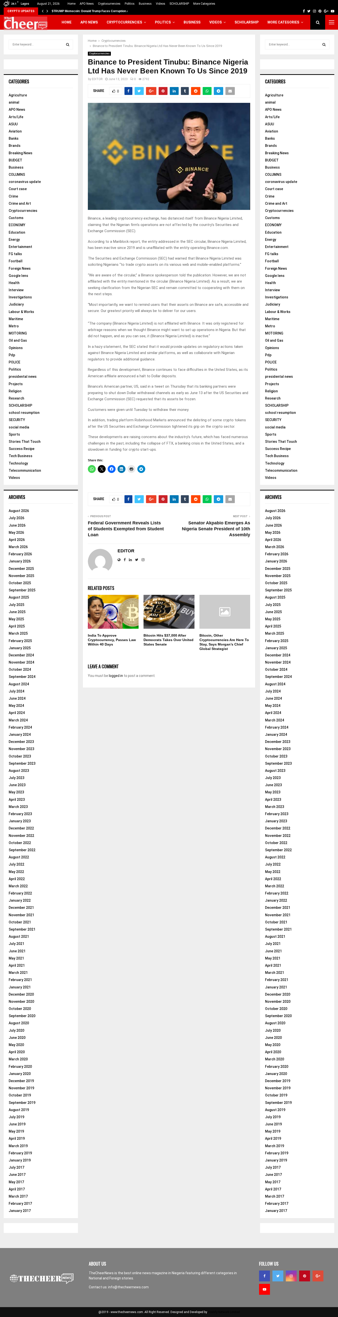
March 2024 (18, 720)
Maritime (16, 319)
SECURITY (17, 420)
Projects (16, 384)
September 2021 (22, 929)
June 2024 (17, 698)
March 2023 (18, 807)
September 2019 (22, 1103)
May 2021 (16, 958)
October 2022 (20, 843)
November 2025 (21, 576)
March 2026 (18, 547)
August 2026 (19, 511)
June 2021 (17, 951)
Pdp (12, 355)
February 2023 (20, 814)
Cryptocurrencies (109, 3)
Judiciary (16, 304)
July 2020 (16, 1030)
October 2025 (20, 583)
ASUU (13, 124)
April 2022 (17, 879)
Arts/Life (16, 117)
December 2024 (21, 655)
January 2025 (20, 648)
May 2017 (16, 1182)
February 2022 (20, 893)
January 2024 (20, 735)
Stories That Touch (25, 442)
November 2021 (21, 915)
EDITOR (97, 79)
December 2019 (21, 1081)
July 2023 (16, 778)
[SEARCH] (67, 44)
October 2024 (20, 669)
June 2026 (17, 525)
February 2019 (20, 1153)
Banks (14, 138)
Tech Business (20, 456)
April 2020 (17, 1052)
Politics (130, 3)
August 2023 (19, 771)
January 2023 (20, 821)
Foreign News (20, 268)
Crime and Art (20, 203)
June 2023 (17, 785)
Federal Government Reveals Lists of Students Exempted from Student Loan (126, 528)
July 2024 (16, 691)
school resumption (24, 413)
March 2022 (18, 886)
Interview (16, 290)
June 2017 (17, 1175)
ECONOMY (17, 225)
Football (16, 261)
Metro (14, 326)
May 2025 (16, 619)
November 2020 (21, 1002)
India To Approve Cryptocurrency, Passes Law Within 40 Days (112, 639)
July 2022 (16, 864)
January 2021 (20, 987)
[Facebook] (264, 1276)
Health (14, 283)
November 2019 (21, 1088)
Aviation (15, 131)
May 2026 (16, 533)
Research (16, 398)
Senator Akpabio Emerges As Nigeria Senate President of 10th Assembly (216, 528)
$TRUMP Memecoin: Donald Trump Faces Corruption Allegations (97, 11)
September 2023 (22, 763)
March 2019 (18, 1146)
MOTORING (18, 333)
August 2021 (19, 936)
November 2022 (21, 836)
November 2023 (21, 749)
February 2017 (20, 1203)
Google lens (18, 276)
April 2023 (17, 800)
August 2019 (19, 1110)
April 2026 (17, 540)
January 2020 (20, 1074)
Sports (14, 434)
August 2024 (19, 684)
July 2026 (16, 518)
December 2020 (21, 994)
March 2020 (18, 1059)
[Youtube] (264, 1289)
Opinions (16, 348)
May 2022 (16, 872)
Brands (15, 146)
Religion (15, 391)
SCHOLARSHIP (179, 3)
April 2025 (17, 626)
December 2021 (21, 908)
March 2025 (18, 633)
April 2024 (17, 713)
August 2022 (19, 857)
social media (19, 427)
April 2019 (17, 1138)
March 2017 (18, 1196)
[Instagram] (291, 1276)
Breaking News (20, 153)
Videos (160, 3)
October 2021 (20, 922)
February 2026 (20, 554)
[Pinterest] (304, 1276)
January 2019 (20, 1160)
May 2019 (16, 1131)
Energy (14, 240)
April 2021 (17, 965)
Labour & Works (21, 312)
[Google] (318, 1276)
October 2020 (20, 1009)
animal (14, 102)
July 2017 (16, 1167)
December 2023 (21, 742)
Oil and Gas (18, 340)
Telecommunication (25, 470)
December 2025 (21, 569)
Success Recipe (21, 449)
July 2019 (16, 1117)
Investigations (20, 297)
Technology (18, 463)
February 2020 (20, 1067)
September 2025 (22, 590)
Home (71, 3)
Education (17, 232)
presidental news (23, 377)
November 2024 (21, 662)
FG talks (15, 254)
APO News (87, 3)
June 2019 (17, 1124)
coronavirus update (25, 182)
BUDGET (15, 160)
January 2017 (20, 1211)
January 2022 (20, 900)
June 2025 (17, 612)
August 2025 (19, 597)
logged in (116, 676)
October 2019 (20, 1095)
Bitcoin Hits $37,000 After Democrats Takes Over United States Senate (168, 639)
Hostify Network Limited (224, 1312)
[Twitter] (277, 1276)
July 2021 (16, 944)
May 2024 (16, 706)
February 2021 (20, 980)
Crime (13, 196)
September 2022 (22, 850)
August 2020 (19, 1023)
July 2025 (16, 605)
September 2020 (22, 1016)
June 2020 (17, 1038)
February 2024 (20, 727)
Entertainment (20, 247)
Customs (16, 218)
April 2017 (17, 1189)
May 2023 (16, 792)
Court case (18, 189)
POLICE (14, 362)
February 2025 (20, 641)
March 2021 (18, 973)
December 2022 (21, 828)
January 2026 (20, 561)
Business (145, 3)
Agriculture (18, 95)
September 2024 (22, 677)
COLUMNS (17, 175)
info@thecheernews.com (128, 1287)
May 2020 (16, 1045)
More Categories (204, 3)
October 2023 (20, 756)
